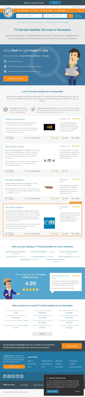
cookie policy (60, 387)
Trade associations (47, 361)
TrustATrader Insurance (40, 385)
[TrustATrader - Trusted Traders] (8, 9)
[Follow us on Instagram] (13, 376)
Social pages (59, 367)
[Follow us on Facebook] (5, 376)
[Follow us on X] (9, 376)
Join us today (71, 346)
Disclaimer (72, 364)
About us (30, 361)
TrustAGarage (24, 385)
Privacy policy (73, 361)
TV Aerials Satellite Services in (16, 311)
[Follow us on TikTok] (21, 376)
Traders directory (46, 364)
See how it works (14, 366)
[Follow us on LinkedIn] (17, 376)
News (29, 367)
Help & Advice (32, 364)
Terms (43, 367)
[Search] (70, 16)
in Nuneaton (15, 253)
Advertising (58, 361)
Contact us (58, 364)
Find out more (59, 112)
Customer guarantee (75, 367)
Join (55, 2)
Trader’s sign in (77, 7)
